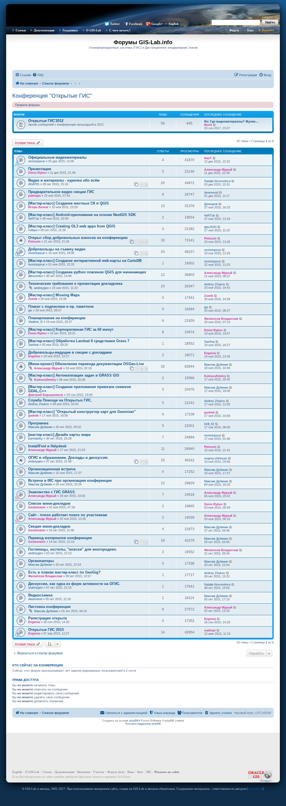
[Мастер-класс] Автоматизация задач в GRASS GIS (73, 375)
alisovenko (35, 276)
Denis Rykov (37, 172)
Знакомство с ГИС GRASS (51, 492)
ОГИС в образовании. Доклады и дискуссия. (68, 457)
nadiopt (210, 630)
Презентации (39, 169)
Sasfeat (33, 344)
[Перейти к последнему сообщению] (214, 158)
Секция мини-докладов (49, 526)
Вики (130, 772)
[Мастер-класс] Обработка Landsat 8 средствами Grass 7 (78, 341)
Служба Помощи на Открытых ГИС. (60, 400)
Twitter (115, 23)
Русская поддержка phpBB (143, 723)
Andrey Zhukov (214, 284)
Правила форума (27, 105)
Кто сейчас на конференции (37, 665)
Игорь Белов (38, 207)
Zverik (32, 298)
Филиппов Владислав (221, 318)
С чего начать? (120, 30)
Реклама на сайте (166, 772)
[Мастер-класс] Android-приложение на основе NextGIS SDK (82, 215)
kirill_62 (209, 424)
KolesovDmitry (45, 379)
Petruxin (34, 241)
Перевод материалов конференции (60, 538)
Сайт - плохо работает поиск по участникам (67, 515)
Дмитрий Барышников (45, 394)
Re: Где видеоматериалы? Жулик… (231, 121)
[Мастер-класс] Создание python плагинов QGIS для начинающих (87, 272)
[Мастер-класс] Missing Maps (54, 295)
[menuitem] (38, 75)
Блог (250, 30)
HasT (208, 158)
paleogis (34, 195)
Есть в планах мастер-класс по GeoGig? (64, 572)
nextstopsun (36, 161)
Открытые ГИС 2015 (46, 630)
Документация (44, 30)
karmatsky (35, 438)
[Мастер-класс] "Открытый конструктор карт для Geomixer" (82, 412)
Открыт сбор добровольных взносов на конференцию (78, 238)
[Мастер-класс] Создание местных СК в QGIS (68, 203)
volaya (32, 230)
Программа (38, 423)
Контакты (83, 772)
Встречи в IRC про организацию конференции (70, 480)
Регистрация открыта (47, 618)
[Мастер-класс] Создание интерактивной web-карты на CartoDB (85, 261)
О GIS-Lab (93, 30)
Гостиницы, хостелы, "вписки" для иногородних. (72, 549)
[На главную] (143, 13)
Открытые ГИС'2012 (45, 121)
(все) (121, 772)
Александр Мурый (218, 169)
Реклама (268, 30)
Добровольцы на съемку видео (56, 249)
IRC (148, 772)
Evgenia (34, 356)
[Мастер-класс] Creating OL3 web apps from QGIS (71, 226)
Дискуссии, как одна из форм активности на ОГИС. (74, 584)
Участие (98, 772)
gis (30, 310)
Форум (234, 30)
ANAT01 (33, 184)
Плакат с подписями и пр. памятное (61, 306)
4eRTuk (33, 218)
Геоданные (70, 30)
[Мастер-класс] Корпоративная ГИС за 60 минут (70, 329)
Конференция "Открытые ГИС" (52, 96)
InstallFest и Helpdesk (47, 446)
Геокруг (266, 780)
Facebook (135, 23)
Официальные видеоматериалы (57, 157)
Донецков (211, 204)
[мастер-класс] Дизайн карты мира (59, 435)
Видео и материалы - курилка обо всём (64, 180)
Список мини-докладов (49, 503)
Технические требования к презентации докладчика (75, 283)
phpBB (133, 720)
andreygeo (41, 288)
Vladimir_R (35, 321)
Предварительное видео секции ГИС (61, 192)
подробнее (255, 788)
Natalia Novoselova (217, 181)
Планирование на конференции (56, 318)
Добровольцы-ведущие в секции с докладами (70, 352)
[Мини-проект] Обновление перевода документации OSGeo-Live (86, 364)
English (173, 23)
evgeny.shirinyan (215, 458)
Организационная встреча (51, 469)
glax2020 (210, 227)
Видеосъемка (40, 595)
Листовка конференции (49, 607)
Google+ (157, 23)
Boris (208, 124)
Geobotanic (37, 507)
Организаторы (41, 561)
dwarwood (211, 192)
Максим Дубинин (216, 364)
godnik (33, 415)
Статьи (21, 30)
